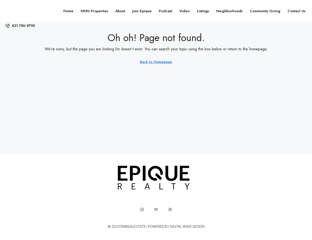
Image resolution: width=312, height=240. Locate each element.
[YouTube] (156, 209)
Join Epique (142, 11)
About (120, 11)
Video (184, 11)
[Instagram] (142, 209)
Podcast (165, 11)
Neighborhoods (229, 11)
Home (68, 11)
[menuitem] (20, 26)
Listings (203, 11)
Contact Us (296, 11)
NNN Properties (94, 11)
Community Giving (265, 11)
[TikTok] (170, 209)
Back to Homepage (156, 62)
